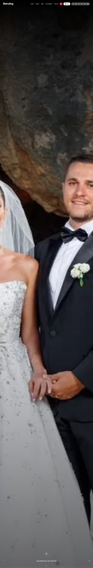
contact (56, 3)
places (32, 3)
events (37, 3)
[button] (3, 561)
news (42, 3)
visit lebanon (49, 3)
